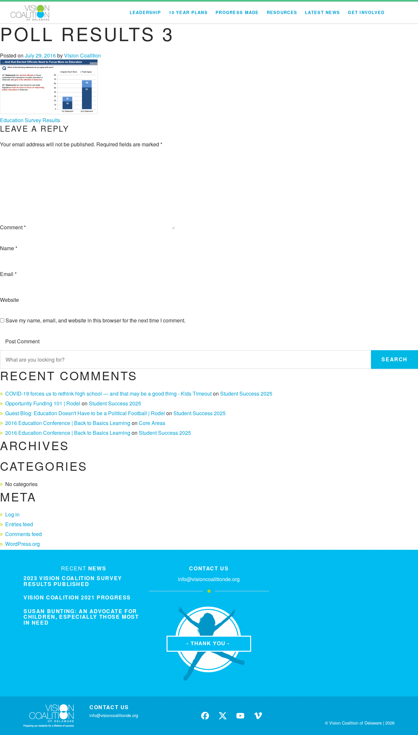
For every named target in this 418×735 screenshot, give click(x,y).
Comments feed (23, 534)
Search (394, 359)
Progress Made (237, 12)
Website (9, 299)
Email (8, 274)
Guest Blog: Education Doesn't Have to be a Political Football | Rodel (85, 413)
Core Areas (152, 423)
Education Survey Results (30, 120)
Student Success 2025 (246, 393)
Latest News (322, 12)
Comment (13, 227)
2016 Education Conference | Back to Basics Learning (67, 423)
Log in (12, 514)
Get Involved (366, 12)
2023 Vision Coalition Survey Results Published (73, 581)
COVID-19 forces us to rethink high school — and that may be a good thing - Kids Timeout (108, 393)
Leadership (145, 12)
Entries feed (19, 524)
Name (8, 248)
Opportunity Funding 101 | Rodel (42, 403)
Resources (282, 12)
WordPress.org (22, 543)
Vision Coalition (82, 55)
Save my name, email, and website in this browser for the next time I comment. (95, 320)
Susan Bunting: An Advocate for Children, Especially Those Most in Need (81, 616)
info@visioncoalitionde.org (209, 579)
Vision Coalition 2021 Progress (77, 597)
